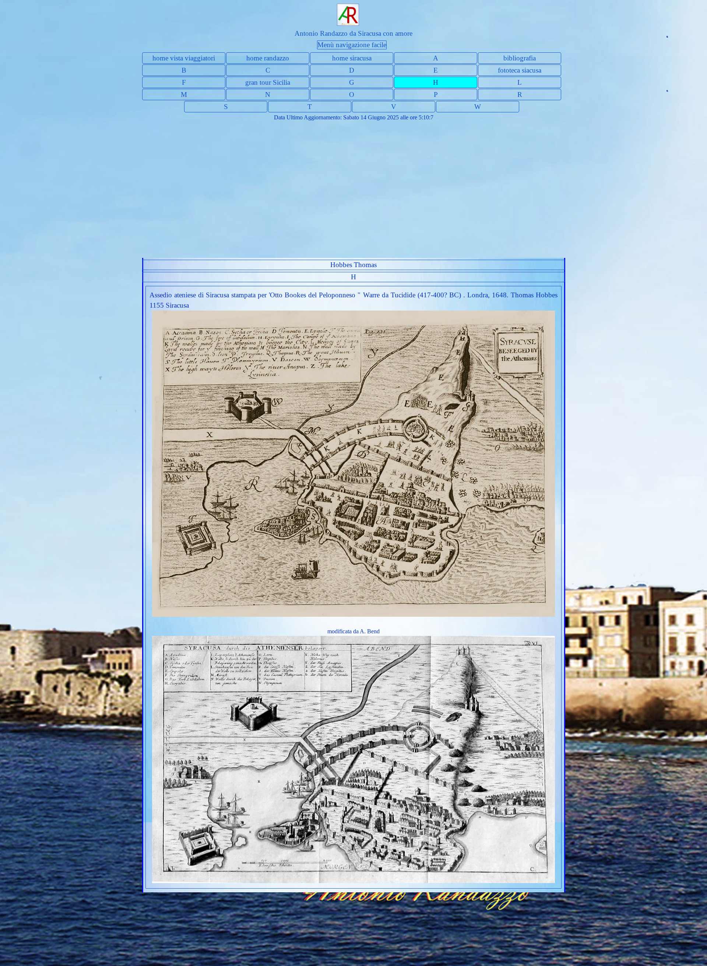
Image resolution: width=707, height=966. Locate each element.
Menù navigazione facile (351, 45)
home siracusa (352, 58)
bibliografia (519, 58)
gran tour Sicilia (267, 82)
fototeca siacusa (519, 70)
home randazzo (267, 58)
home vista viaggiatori (183, 58)
